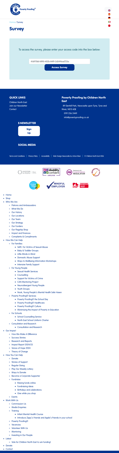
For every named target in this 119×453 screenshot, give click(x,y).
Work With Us (12, 400)
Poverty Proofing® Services (24, 295)
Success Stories (19, 337)
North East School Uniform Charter (33, 320)
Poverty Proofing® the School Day (32, 299)
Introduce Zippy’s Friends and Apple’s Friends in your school (44, 417)
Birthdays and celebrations (29, 389)
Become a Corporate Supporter (26, 375)
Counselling (22, 274)
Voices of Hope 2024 (21, 347)
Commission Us (19, 403)
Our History (17, 212)
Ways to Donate (19, 372)
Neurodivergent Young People (30, 285)
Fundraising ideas (25, 386)
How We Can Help (14, 240)
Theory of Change (20, 351)
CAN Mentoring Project (27, 281)
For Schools (17, 313)
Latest (8, 438)
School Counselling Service (29, 316)
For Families (17, 243)
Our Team (16, 219)
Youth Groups (23, 288)
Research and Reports (22, 341)
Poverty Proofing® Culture (29, 306)
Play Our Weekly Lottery (22, 368)
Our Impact (11, 330)
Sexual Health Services (27, 271)
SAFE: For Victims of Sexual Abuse (32, 247)
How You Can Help (14, 354)
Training (15, 410)
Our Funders (17, 226)
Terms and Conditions (17, 156)
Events (14, 396)
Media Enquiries (19, 407)
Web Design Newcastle (61, 156)
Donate (15, 358)
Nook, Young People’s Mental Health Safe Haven (39, 292)
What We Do (17, 208)
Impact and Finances (21, 233)
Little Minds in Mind (26, 253)
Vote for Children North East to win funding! (31, 442)
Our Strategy (17, 222)
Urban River (76, 156)
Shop (8, 198)
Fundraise (16, 379)
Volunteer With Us (20, 428)
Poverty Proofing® (20, 421)
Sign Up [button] (29, 131)
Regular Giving (18, 365)
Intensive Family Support (28, 264)
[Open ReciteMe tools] (108, 9)
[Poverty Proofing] (26, 9)
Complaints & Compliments (24, 236)
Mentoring (16, 431)
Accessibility (45, 156)
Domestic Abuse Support (28, 257)
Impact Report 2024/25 (22, 344)
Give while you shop (26, 393)
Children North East (18, 102)
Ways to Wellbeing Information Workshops (36, 260)
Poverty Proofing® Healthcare (31, 302)
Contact (9, 448)
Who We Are (11, 201)
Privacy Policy (33, 156)
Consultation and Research (24, 323)
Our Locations (18, 215)
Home (12, 22)
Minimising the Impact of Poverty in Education (38, 309)
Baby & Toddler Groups (27, 250)
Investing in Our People (22, 435)
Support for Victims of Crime (30, 278)
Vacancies (16, 424)
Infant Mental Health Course (30, 414)
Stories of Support (20, 361)
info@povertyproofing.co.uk (76, 117)
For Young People (19, 267)
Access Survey (59, 67)
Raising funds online (26, 382)
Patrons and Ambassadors (24, 205)
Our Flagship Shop (20, 229)
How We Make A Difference (24, 334)
